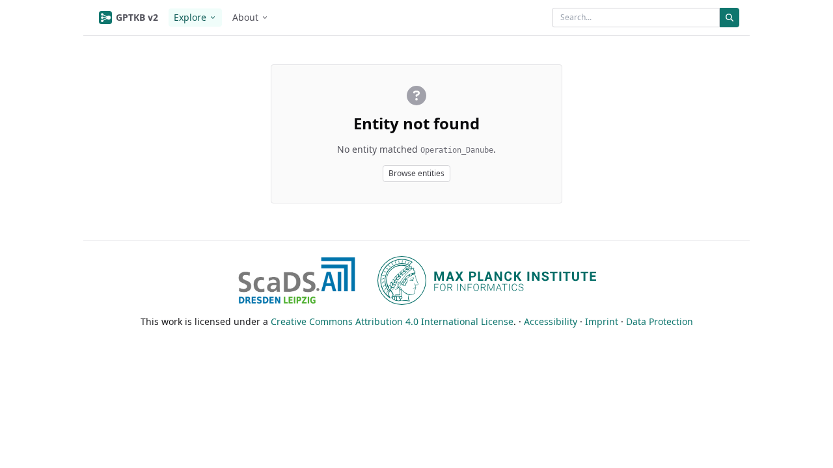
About (245, 17)
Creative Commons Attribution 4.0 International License (392, 321)
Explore (190, 17)
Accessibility (550, 321)
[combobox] (636, 17)
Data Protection (659, 321)
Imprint (601, 321)
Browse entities (416, 173)
